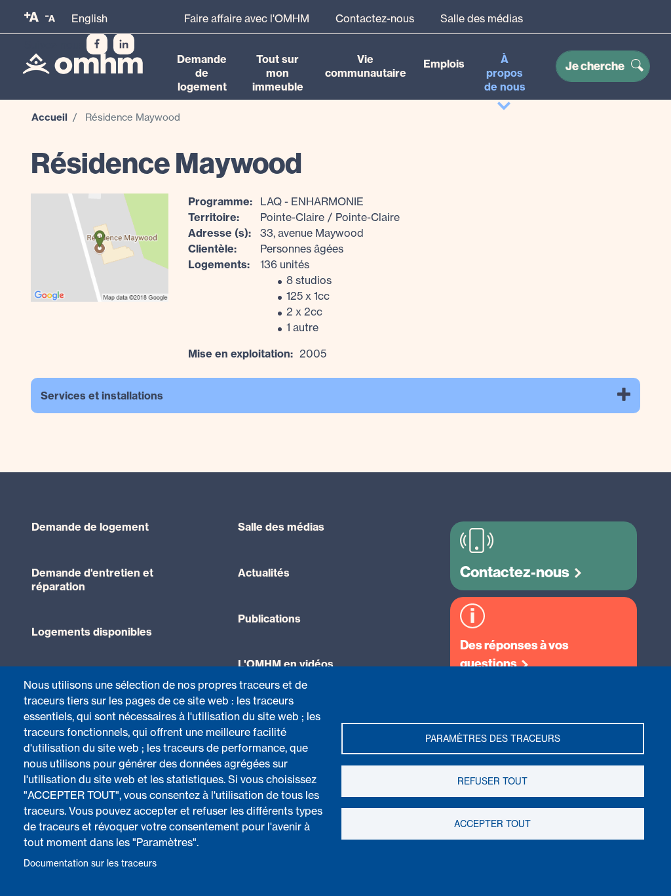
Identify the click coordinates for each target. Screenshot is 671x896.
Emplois (444, 63)
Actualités (264, 572)
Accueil (49, 117)
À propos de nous (505, 72)
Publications (269, 618)
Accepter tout (492, 824)
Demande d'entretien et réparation (92, 579)
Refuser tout (492, 781)
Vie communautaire (365, 65)
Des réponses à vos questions (514, 655)
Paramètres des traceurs (492, 738)
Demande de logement (202, 72)
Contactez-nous (375, 18)
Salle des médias (481, 18)
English (89, 18)
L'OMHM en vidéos (286, 663)
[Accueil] (82, 63)
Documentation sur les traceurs (90, 863)
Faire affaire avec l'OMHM (246, 18)
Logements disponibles (91, 631)
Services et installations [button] (102, 395)
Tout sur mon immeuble (277, 72)
